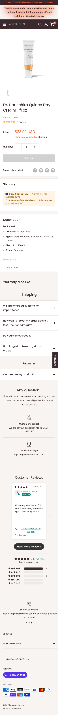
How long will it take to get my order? (22, 348)
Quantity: (8, 146)
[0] (52, 24)
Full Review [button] (20, 535)
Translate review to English (31, 530)
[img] (21, 487)
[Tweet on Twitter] (47, 170)
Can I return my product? (18, 374)
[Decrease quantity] (18, 146)
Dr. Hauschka (11, 117)
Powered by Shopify (12, 708)
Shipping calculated (25, 137)
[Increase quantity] (34, 146)
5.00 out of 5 (37, 559)
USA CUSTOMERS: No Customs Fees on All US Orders (29, 2)
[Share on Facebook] (35, 170)
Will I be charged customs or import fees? (21, 308)
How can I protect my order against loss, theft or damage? (25, 323)
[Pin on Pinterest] (41, 170)
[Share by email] (53, 170)
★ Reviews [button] (55, 360)
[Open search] (40, 24)
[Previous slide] (8, 516)
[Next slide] (49, 516)
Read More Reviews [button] (29, 546)
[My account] (46, 24)
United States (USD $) (14, 659)
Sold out (29, 158)
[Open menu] (4, 24)
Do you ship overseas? (17, 335)
